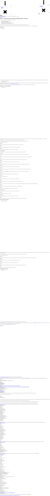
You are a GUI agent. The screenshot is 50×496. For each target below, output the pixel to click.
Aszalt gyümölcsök (14, 385)
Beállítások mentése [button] (13, 492)
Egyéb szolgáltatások (2, 453)
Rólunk (2, 7)
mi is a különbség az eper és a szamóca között (15, 84)
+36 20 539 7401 (2, 391)
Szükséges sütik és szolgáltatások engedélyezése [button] (5, 495)
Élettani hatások (4, 16)
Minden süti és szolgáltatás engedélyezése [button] (14, 495)
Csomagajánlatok (18, 385)
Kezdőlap (1, 16)
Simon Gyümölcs (35, 322)
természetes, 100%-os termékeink (25, 378)
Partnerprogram (41, 6)
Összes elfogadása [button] (2, 492)
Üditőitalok (1, 385)
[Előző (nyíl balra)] (0, 396)
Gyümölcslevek (4, 385)
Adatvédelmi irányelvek (2, 493)
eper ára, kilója (8, 324)
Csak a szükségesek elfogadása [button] (7, 492)
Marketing (1, 441)
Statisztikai (1, 422)
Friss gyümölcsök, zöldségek (9, 385)
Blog (1, 8)
